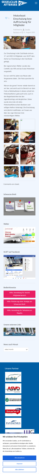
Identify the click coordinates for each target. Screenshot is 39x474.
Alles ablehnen (19, 470)
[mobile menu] (36, 3)
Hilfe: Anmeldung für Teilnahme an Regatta (19, 312)
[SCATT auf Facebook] (19, 278)
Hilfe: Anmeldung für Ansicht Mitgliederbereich (19, 294)
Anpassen (19, 464)
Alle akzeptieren (19, 458)
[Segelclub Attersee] (15, 3)
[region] (19, 454)
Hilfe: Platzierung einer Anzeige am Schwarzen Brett (19, 303)
